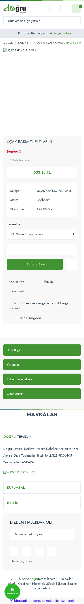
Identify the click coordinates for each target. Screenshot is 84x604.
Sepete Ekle (36, 264)
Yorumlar (13, 364)
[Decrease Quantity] (11, 249)
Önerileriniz (15, 393)
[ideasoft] (19, 601)
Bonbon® (14, 151)
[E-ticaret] (41, 601)
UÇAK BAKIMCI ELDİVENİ (54, 190)
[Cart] (76, 8)
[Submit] (68, 534)
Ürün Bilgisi (14, 350)
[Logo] (14, 8)
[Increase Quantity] (72, 249)
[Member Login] (64, 8)
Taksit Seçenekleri (19, 379)
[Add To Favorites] (71, 264)
